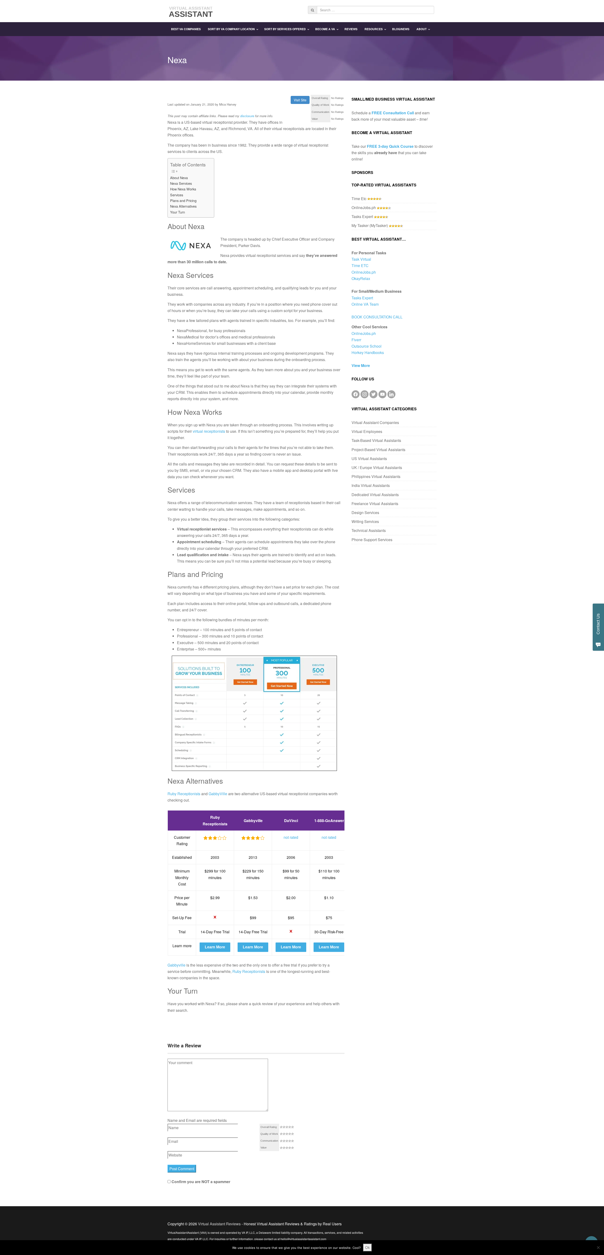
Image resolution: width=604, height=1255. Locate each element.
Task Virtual (361, 259)
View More (361, 365)
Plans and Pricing (183, 200)
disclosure (247, 116)
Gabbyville (176, 965)
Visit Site (300, 100)
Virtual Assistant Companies (375, 422)
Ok (367, 1247)
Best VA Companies (186, 29)
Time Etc (359, 198)
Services (176, 194)
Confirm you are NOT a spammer (200, 1181)
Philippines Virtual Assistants (376, 476)
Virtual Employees (367, 431)
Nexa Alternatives (183, 206)
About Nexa (179, 177)
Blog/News (400, 29)
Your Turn (177, 212)
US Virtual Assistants (369, 458)
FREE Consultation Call (393, 112)
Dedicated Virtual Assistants (375, 494)
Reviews (350, 29)
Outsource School (367, 346)
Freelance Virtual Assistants (375, 503)
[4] (289, 1127)
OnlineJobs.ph (364, 207)
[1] (281, 1127)
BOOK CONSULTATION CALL (377, 317)
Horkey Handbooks (368, 352)
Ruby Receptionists (184, 793)
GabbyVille (218, 793)
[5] (292, 1127)
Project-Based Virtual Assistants (378, 449)
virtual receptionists (209, 431)
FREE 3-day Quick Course (390, 146)
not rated (291, 837)
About (421, 29)
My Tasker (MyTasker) (370, 225)
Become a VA (325, 29)
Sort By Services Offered (285, 29)
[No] (598, 1247)
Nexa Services (181, 183)
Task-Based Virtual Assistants (376, 440)
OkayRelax (361, 278)
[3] (286, 1127)
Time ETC (360, 265)
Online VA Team (365, 304)
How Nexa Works (183, 188)
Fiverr (356, 339)
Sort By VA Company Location (231, 29)
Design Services (365, 512)
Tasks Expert (362, 216)
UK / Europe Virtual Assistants (377, 467)
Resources (374, 29)
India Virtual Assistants (371, 485)
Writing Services (365, 521)
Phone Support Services (372, 539)
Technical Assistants (369, 530)
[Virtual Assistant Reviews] (191, 10)
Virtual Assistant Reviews (219, 1223)
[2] (284, 1127)
